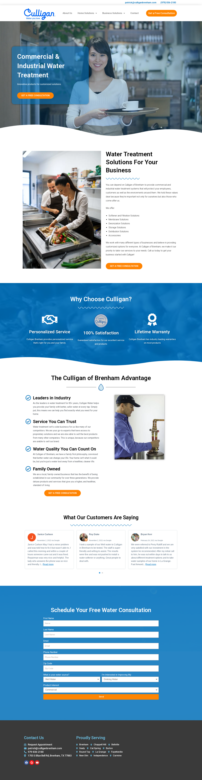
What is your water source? (56, 674)
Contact (134, 13)
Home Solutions (86, 13)
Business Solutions (112, 13)
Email (46, 641)
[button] (99, 573)
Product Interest (51, 685)
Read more (48, 564)
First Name (48, 618)
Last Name (48, 629)
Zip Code (47, 663)
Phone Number (50, 652)
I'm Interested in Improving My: (117, 674)
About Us (67, 13)
